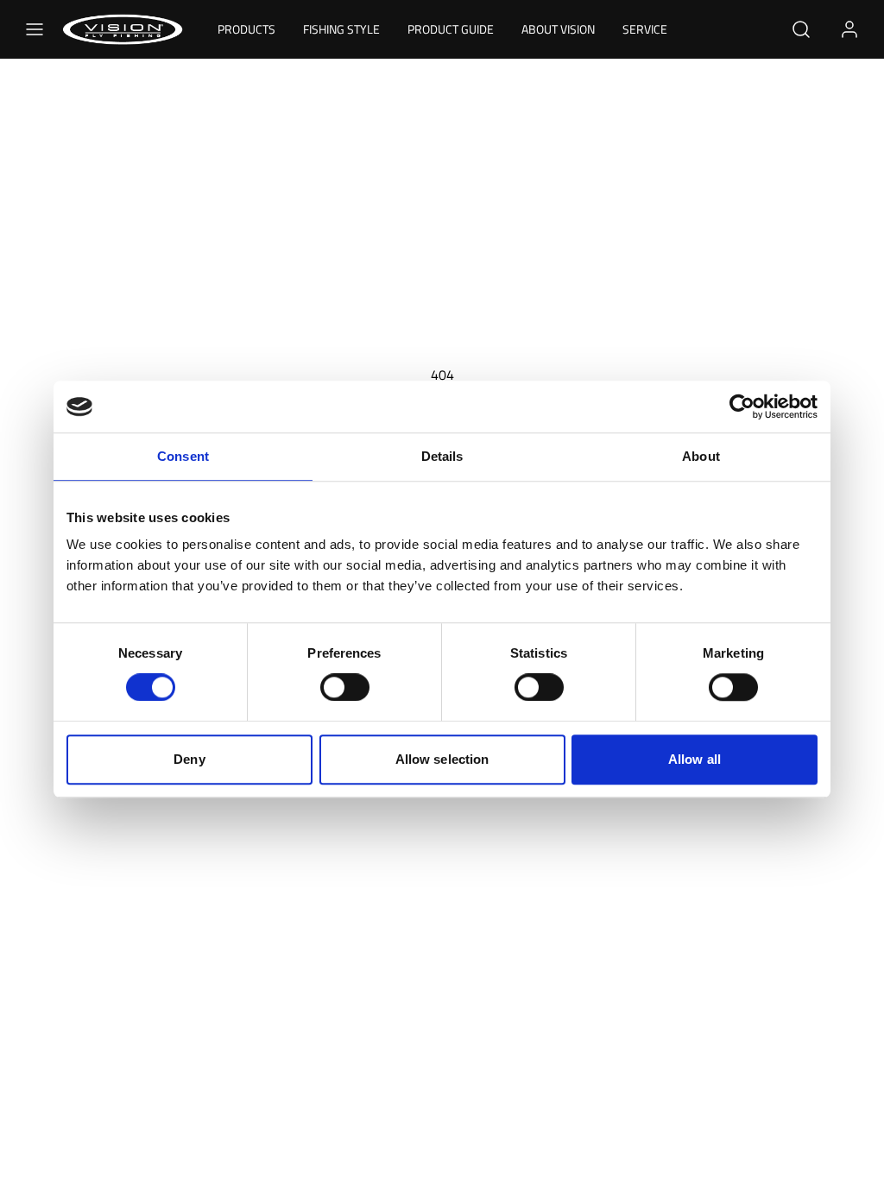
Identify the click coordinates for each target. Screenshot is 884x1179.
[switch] (344, 687)
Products (246, 29)
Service (644, 29)
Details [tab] (442, 456)
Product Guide (450, 29)
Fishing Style (341, 29)
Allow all (694, 759)
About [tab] (701, 456)
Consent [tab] (183, 456)
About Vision (558, 29)
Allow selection (442, 759)
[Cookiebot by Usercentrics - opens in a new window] (742, 406)
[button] (34, 29)
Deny (189, 759)
